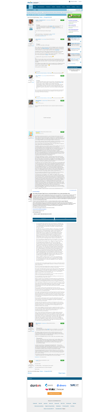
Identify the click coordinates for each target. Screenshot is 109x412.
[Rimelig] (37, 77)
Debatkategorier (30, 9)
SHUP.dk (74, 403)
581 (33, 138)
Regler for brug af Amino (49, 406)
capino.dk (45, 403)
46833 (31, 28)
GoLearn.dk (57, 403)
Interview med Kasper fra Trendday (76, 53)
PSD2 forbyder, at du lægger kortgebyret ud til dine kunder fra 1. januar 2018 (76, 38)
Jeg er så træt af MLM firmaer (67, 12)
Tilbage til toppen (61, 373)
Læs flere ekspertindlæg (71, 63)
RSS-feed (30, 373)
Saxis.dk (40, 403)
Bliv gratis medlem (73, 1)
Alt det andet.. (40, 12)
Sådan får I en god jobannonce (76, 58)
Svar (62, 20)
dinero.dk (51, 403)
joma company (44, 39)
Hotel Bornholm (59, 408)
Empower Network (45, 100)
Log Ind (80, 1)
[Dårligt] (36, 77)
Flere (78, 6)
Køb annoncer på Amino (39, 406)
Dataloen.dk (68, 403)
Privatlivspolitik (66, 406)
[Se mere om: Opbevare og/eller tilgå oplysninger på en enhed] (74, 214)
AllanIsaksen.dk (44, 323)
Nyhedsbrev (58, 406)
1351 (33, 331)
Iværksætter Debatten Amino (32, 12)
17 (80, 46)
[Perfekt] (39, 77)
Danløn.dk (35, 403)
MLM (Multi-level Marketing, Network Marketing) (52, 12)
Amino (47, 54)
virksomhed (57, 49)
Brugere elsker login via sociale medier (76, 43)
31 (48, 17)
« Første (40, 17)
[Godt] (38, 77)
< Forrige (45, 17)
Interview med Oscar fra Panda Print (76, 48)
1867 (33, 45)
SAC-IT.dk (62, 403)
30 (47, 17)
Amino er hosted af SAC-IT (49, 408)
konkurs (51, 25)
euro (60, 82)
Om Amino (72, 406)
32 (50, 17)
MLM (48, 329)
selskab (54, 27)
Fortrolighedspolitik (72, 190)
